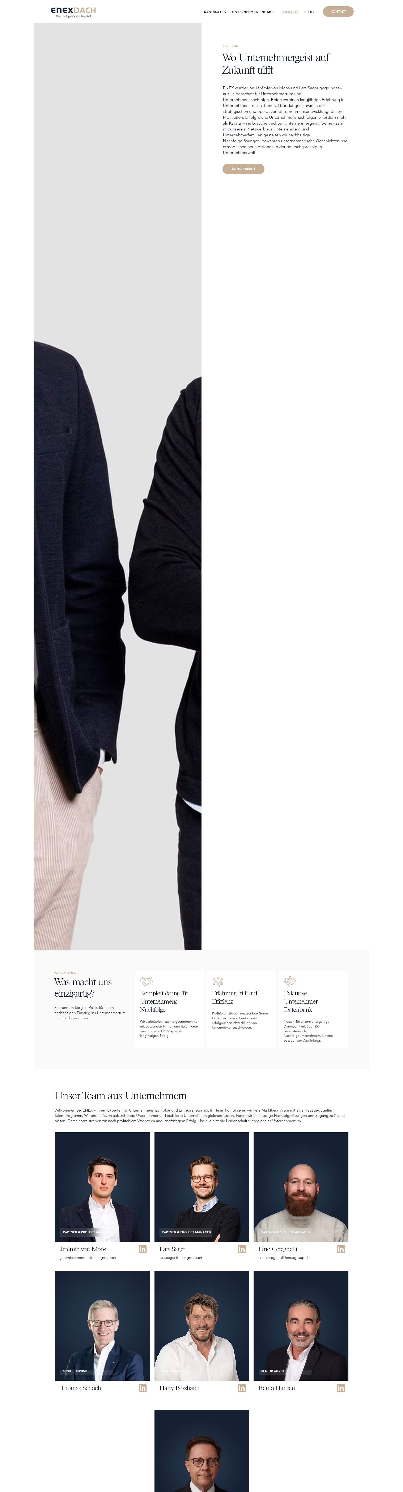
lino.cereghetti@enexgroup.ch (284, 1257)
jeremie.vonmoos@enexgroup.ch (88, 1257)
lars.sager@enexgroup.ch (181, 1257)
